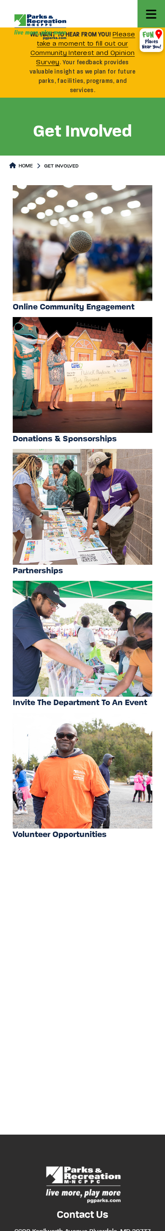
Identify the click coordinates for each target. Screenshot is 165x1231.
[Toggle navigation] (151, 13)
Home (25, 166)
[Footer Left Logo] (82, 1183)
